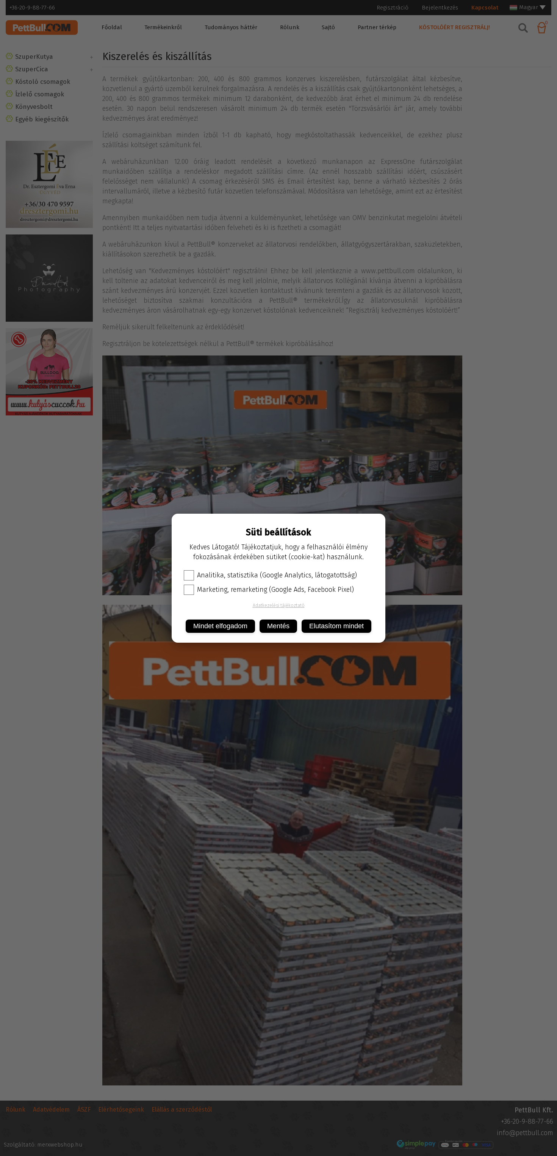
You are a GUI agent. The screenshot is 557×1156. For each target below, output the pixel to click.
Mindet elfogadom (220, 626)
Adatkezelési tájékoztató (279, 605)
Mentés (278, 626)
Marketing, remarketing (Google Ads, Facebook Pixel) (275, 589)
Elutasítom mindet (336, 626)
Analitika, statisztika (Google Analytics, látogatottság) (277, 575)
